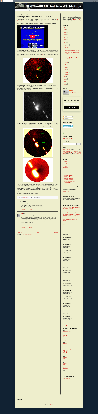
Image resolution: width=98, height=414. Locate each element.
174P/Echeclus (67, 154)
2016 (65, 39)
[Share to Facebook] (37, 197)
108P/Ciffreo (65, 367)
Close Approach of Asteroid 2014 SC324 (72, 50)
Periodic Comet (66, 152)
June (66, 65)
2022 (65, 29)
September (67, 60)
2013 (65, 76)
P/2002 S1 (65, 353)
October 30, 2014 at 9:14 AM (26, 227)
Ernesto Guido (76, 19)
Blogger (51, 404)
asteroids (76, 151)
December (67, 44)
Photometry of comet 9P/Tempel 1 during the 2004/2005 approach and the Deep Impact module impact (71, 215)
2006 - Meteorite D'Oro (68, 182)
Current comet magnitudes (27, 10)
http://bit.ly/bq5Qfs (66, 191)
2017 (65, 37)
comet (74, 153)
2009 (65, 83)
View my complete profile (74, 92)
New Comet (66, 150)
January (66, 74)
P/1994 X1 (65, 335)
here (43, 54)
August (66, 62)
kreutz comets (76, 154)
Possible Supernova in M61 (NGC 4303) (72, 48)
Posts (65, 116)
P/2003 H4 (65, 351)
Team (22, 213)
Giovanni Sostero (66, 163)
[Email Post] (31, 197)
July (66, 64)
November (67, 45)
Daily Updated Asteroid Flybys (42, 10)
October (66, 47)
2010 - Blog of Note (67, 176)
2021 (65, 30)
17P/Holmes (65, 363)
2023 (65, 27)
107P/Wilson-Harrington (67, 349)
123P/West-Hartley (66, 344)
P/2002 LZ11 (65, 350)
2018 (65, 36)
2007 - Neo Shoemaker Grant (69, 181)
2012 (65, 78)
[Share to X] (36, 197)
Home (17, 10)
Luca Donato (65, 167)
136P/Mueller (65, 368)
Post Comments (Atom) (27, 234)
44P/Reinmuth (65, 364)
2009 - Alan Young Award (69, 178)
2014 (65, 42)
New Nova (73, 152)
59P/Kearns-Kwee (66, 358)
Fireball (69, 153)
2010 (65, 81)
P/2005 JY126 (65, 332)
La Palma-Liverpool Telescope (49, 20)
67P (63, 336)
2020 (65, 32)
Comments (66, 118)
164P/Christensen (66, 343)
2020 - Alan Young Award (69, 175)
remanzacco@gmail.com (67, 138)
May (66, 67)
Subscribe (72, 107)
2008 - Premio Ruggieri (68, 179)
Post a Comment (22, 230)
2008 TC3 (79, 153)
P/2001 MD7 (65, 352)
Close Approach (66, 151)
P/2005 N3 (65, 334)
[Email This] (33, 197)
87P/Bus (64, 372)
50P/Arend (65, 366)
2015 (65, 41)
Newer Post (20, 232)
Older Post (56, 232)
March (66, 70)
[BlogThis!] (35, 197)
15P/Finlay (65, 357)
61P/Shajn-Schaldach (67, 359)
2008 (65, 84)
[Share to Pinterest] (39, 197)
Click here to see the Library (68, 201)
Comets (76, 149)
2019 (65, 34)
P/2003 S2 (65, 345)
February (67, 72)
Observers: (65, 161)
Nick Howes (65, 166)
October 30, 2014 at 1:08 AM (26, 209)
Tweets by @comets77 (67, 378)
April (66, 69)
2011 (65, 79)
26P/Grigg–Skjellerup (67, 331)
